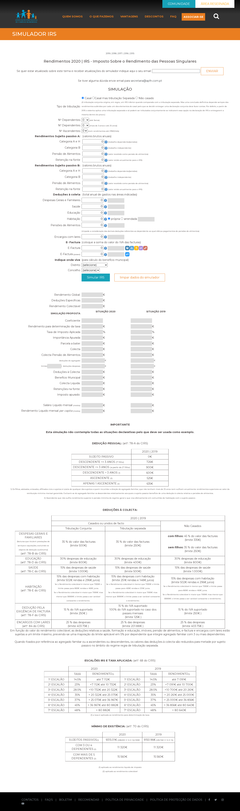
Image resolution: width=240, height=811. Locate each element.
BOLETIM (66, 799)
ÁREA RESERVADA (215, 4)
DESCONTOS (154, 16)
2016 (126, 53)
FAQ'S (49, 799)
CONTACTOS (30, 799)
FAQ (173, 16)
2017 (120, 53)
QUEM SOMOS (72, 16)
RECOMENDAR (89, 799)
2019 (108, 53)
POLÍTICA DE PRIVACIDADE (125, 799)
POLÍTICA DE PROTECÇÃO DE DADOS (176, 799)
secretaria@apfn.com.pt (146, 80)
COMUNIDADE (179, 4)
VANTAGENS (129, 16)
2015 (132, 53)
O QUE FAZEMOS (101, 16)
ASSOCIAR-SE (193, 17)
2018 (114, 53)
